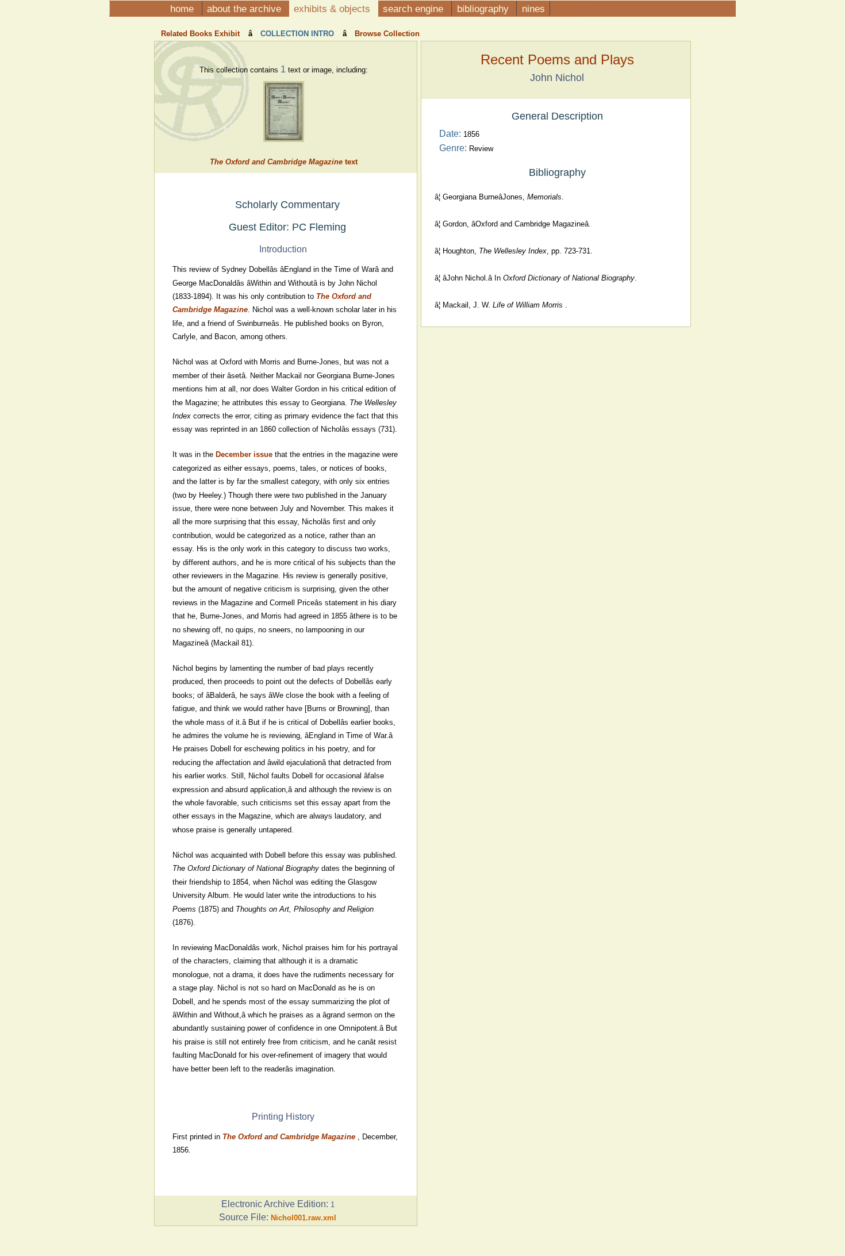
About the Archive (245, 8)
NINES (533, 8)
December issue (244, 454)
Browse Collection (386, 33)
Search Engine (414, 8)
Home (183, 8)
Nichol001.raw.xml (303, 1217)
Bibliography (484, 8)
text (284, 162)
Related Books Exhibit (201, 33)
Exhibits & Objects (333, 8)
